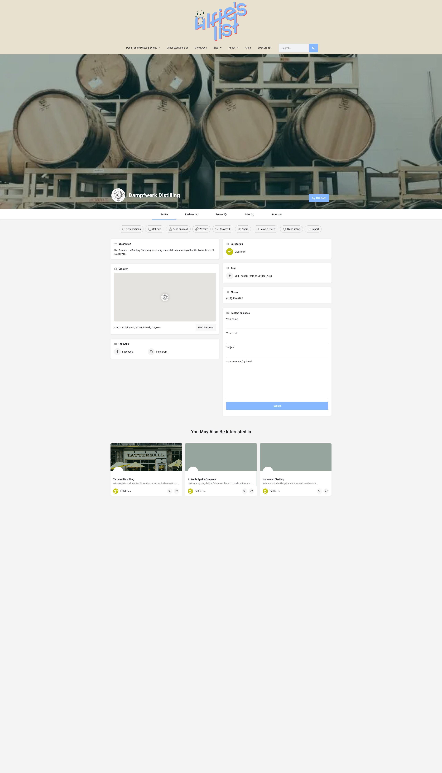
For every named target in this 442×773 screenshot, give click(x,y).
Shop (248, 47)
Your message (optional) (239, 361)
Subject (230, 347)
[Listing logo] (118, 195)
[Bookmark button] (176, 491)
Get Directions (205, 327)
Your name (232, 319)
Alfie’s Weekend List (177, 47)
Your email (231, 333)
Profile (164, 214)
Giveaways (201, 47)
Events (219, 214)
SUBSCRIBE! (264, 47)
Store (276, 214)
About (232, 47)
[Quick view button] (169, 491)
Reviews (191, 214)
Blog (216, 47)
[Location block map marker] (165, 297)
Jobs (249, 214)
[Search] (313, 48)
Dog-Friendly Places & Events (141, 47)
